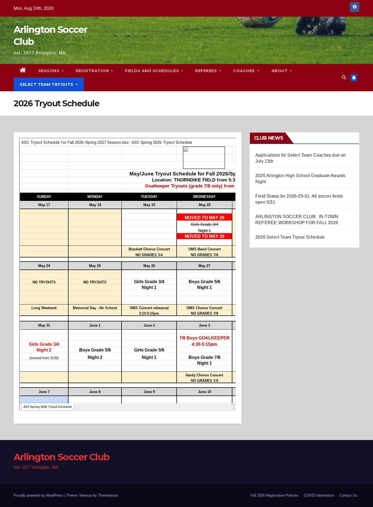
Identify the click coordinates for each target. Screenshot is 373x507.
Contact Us (348, 495)
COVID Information (319, 495)
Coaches (244, 70)
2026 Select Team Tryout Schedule (290, 237)
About (280, 70)
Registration (93, 70)
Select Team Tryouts (47, 84)
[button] (344, 77)
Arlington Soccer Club (61, 457)
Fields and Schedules (152, 70)
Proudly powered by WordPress (39, 495)
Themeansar (107, 495)
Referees (206, 70)
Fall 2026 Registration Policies (274, 495)
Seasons (49, 70)
